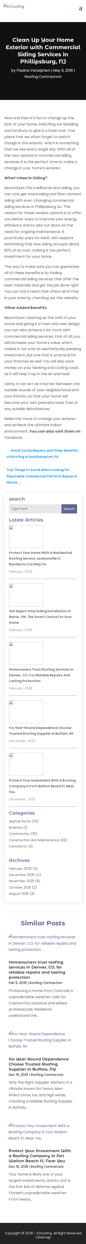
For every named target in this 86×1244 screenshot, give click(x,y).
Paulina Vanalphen (33, 70)
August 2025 (19, 893)
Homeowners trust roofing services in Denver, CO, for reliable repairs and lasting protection (41, 675)
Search (69, 509)
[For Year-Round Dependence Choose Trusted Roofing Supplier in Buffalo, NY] (26, 712)
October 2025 (20, 887)
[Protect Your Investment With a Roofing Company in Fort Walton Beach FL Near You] (26, 765)
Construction (19, 833)
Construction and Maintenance (34, 840)
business (15, 827)
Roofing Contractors (43, 76)
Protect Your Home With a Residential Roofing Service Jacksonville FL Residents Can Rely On (40, 558)
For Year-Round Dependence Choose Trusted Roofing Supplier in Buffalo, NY (39, 1064)
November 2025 (21, 881)
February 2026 (20, 868)
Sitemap (44, 1237)
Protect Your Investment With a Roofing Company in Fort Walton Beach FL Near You (42, 786)
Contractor (18, 846)
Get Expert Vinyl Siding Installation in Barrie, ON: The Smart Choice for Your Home (40, 617)
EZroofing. (45, 1233)
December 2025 (22, 875)
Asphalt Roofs (20, 821)
